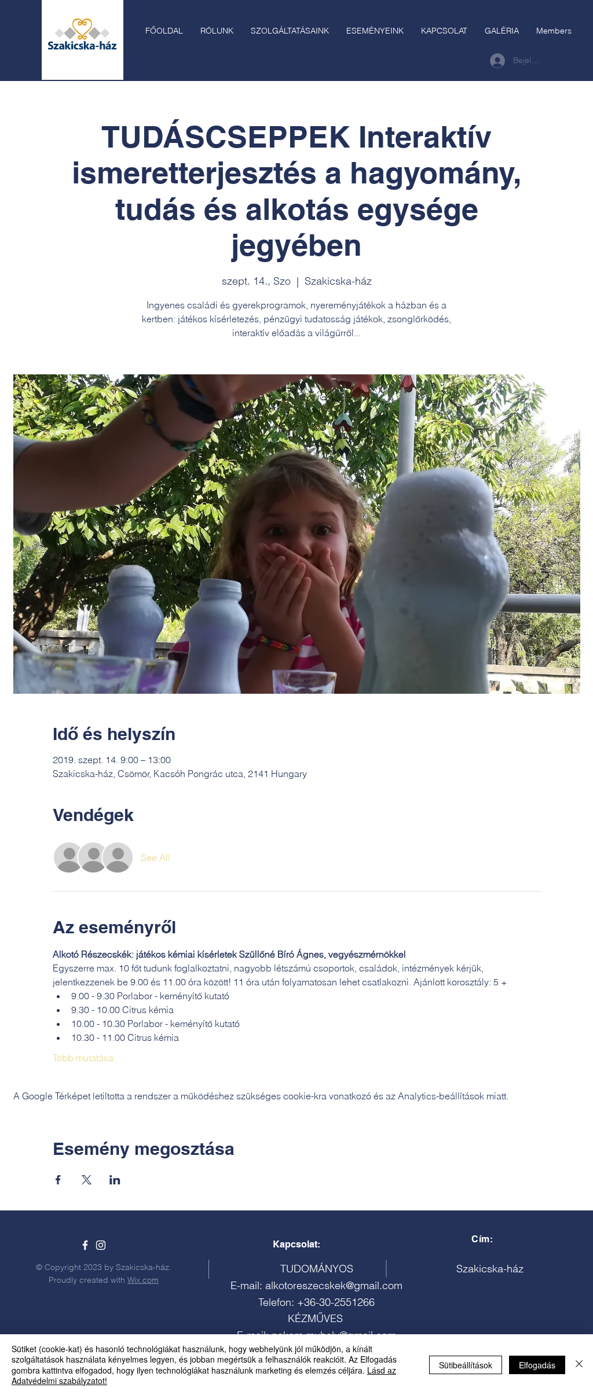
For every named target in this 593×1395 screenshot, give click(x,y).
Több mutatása (83, 1057)
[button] (290, 31)
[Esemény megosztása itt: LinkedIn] (114, 1179)
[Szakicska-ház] (85, 1245)
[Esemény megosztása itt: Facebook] (58, 1179)
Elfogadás (537, 1365)
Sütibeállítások (465, 1365)
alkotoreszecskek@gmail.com (333, 1285)
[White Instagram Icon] (100, 1245)
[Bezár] (579, 1365)
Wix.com (143, 1280)
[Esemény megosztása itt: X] (86, 1179)
